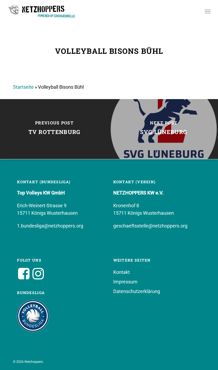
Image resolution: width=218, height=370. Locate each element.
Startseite (23, 87)
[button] (208, 11)
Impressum (125, 281)
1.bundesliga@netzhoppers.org (50, 226)
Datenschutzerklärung (136, 291)
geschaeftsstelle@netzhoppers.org (150, 226)
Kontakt (121, 272)
